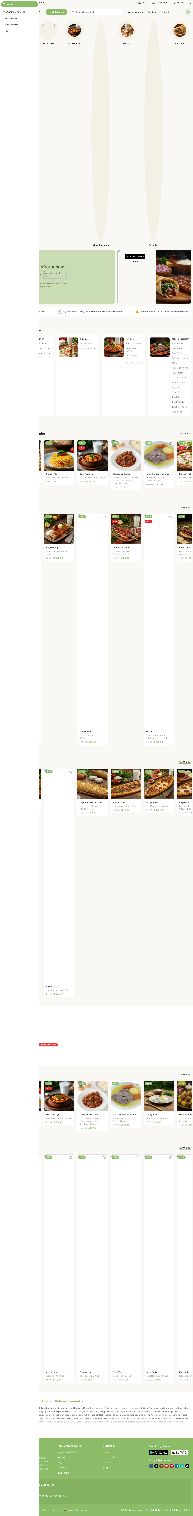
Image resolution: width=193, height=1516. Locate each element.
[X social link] (156, 1466)
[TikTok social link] (187, 1466)
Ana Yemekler (52, 477)
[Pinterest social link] (172, 1466)
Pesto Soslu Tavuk (131, 357)
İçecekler (50, 1375)
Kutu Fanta (151, 1372)
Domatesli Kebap (180, 358)
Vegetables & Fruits (67, 1452)
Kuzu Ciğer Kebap (180, 367)
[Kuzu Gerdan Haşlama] (159, 455)
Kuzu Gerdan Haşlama (157, 473)
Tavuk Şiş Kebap (179, 407)
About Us (108, 1452)
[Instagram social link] (161, 1466)
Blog (105, 1467)
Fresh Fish (62, 1467)
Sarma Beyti (177, 392)
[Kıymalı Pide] (126, 784)
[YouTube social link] (166, 1466)
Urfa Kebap (177, 411)
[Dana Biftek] (92, 621)
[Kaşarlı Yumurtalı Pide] (92, 784)
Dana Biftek (177, 353)
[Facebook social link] (151, 1466)
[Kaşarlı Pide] (59, 876)
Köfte (174, 362)
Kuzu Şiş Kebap (179, 377)
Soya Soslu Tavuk (134, 363)
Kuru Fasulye (86, 473)
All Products (185, 433)
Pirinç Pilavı (152, 1114)
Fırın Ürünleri (52, 990)
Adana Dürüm (40, 343)
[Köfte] (159, 621)
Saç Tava (176, 387)
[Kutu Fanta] (159, 1262)
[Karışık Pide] (159, 784)
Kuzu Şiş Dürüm (41, 348)
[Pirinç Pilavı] (159, 1096)
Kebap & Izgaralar (54, 551)
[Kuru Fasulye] (92, 455)
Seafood (61, 1457)
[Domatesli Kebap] (126, 529)
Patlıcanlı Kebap (179, 382)
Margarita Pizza (87, 348)
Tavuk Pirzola (178, 402)
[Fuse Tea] (126, 1262)
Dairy (59, 1462)
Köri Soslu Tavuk (133, 343)
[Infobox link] (48, 33)
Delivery (107, 1462)
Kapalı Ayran (85, 1372)
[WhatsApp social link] (182, 1466)
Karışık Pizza (85, 343)
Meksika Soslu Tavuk (132, 349)
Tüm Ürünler (185, 507)
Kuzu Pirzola (177, 372)
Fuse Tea (117, 1372)
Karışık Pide (152, 802)
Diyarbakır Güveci (122, 473)
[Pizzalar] (78, 347)
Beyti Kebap (177, 348)
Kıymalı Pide (119, 802)
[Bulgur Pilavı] (59, 455)
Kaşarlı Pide (52, 986)
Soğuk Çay (127, 1375)
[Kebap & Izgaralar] (169, 375)
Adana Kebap (178, 343)
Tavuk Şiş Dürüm (42, 353)
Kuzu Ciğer (185, 547)
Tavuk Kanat (177, 397)
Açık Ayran (51, 1372)
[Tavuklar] (123, 351)
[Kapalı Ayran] (92, 1262)
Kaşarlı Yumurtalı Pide (90, 802)
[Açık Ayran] (59, 1262)
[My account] (189, 3)
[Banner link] (135, 277)
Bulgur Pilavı (52, 473)
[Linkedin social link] (177, 1466)
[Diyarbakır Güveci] (126, 455)
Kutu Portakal (162, 1375)
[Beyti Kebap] (59, 529)
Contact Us (109, 1457)
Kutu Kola (184, 1372)
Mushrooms (63, 1472)
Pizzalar (182, 477)
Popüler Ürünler (120, 477)
